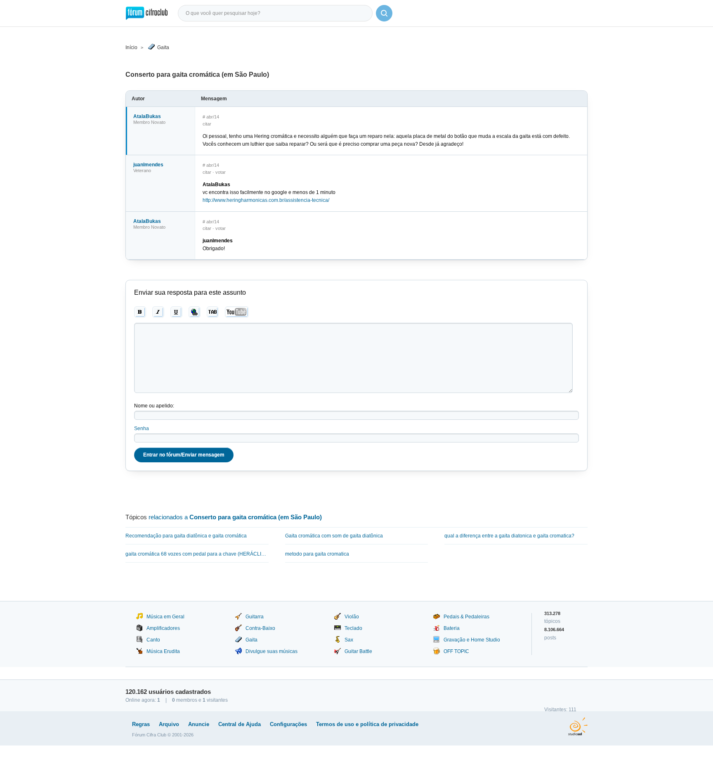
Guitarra (255, 617)
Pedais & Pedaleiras (466, 617)
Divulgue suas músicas (271, 651)
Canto (153, 640)
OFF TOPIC (456, 651)
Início (131, 47)
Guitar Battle (358, 651)
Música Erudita (163, 651)
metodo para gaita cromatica (317, 554)
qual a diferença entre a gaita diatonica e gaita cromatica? (509, 536)
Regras (141, 724)
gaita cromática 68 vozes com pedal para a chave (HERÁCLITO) (197, 554)
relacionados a (235, 517)
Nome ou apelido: (154, 406)
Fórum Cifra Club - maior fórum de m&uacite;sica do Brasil (146, 13)
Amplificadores (163, 628)
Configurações (288, 724)
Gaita (163, 47)
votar (220, 172)
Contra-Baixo (260, 628)
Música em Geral (165, 617)
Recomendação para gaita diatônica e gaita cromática (186, 536)
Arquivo (169, 724)
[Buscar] (384, 13)
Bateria (452, 628)
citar (207, 123)
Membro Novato (149, 122)
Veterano (142, 170)
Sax (349, 640)
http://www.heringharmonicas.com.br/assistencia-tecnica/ (266, 200)
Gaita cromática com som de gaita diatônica (334, 536)
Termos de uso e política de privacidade (367, 724)
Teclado (353, 628)
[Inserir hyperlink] (195, 312)
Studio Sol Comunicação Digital (578, 726)
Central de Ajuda (239, 724)
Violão (352, 617)
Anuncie (198, 724)
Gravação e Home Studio (472, 640)
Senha (141, 428)
